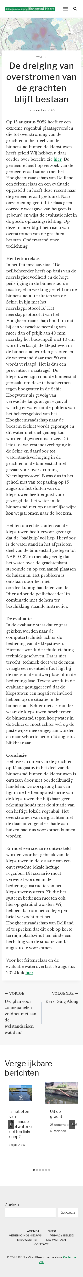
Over (52, 1231)
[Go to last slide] (11, 1124)
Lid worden (56, 1239)
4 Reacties (58, 1131)
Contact (41, 1244)
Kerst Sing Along (61, 998)
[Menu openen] (65, 9)
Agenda (33, 1231)
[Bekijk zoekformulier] (75, 8)
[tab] (34, 1170)
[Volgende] (72, 1124)
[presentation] (21, 1093)
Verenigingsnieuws (25, 1235)
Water (41, 57)
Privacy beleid (62, 1235)
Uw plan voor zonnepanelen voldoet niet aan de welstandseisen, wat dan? (20, 1013)
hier (58, 159)
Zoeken (12, 1204)
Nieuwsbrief (27, 1239)
